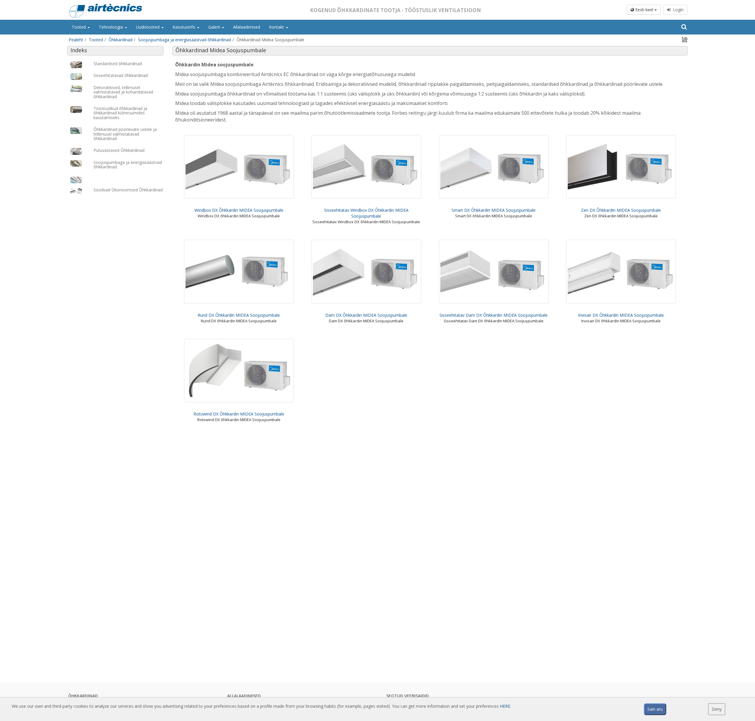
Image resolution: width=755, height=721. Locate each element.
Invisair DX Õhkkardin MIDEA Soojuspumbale (621, 315)
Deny (717, 709)
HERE (505, 706)
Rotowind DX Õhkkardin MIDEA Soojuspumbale (238, 414)
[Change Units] (685, 39)
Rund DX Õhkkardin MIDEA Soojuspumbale (239, 315)
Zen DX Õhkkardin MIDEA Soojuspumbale (621, 210)
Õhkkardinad (120, 39)
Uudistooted (148, 27)
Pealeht (76, 39)
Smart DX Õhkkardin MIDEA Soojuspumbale (494, 210)
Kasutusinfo (184, 27)
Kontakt (277, 27)
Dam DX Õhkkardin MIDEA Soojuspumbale (366, 315)
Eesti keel (644, 9)
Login (677, 9)
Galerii (214, 27)
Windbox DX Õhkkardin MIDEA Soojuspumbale (238, 210)
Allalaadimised (246, 27)
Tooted (79, 27)
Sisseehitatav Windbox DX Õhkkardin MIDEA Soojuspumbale (366, 213)
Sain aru (655, 709)
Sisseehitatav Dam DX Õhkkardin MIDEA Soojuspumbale (493, 315)
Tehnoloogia (111, 27)
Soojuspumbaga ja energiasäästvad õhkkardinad (184, 39)
